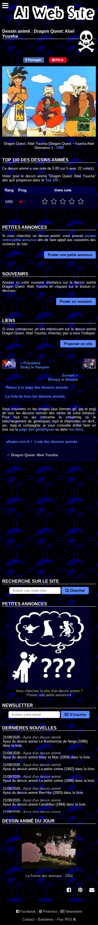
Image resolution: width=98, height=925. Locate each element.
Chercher (77, 590)
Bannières (46, 919)
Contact (28, 919)
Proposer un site (78, 344)
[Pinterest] (80, 890)
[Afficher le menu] (5, 7)
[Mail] (92, 890)
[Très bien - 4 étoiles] (71, 201)
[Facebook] (69, 890)
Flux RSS (65, 919)
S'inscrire (77, 715)
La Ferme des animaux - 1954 (49, 876)
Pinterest (49, 911)
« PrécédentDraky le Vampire (34, 365)
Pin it (59, 60)
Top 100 (51, 180)
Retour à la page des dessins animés (37, 387)
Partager (34, 60)
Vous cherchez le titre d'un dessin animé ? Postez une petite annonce (49, 693)
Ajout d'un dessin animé (42, 737)
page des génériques (36, 429)
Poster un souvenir (76, 301)
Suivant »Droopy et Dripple (63, 377)
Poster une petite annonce (70, 255)
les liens (76, 429)
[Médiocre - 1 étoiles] (44, 201)
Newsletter (73, 911)
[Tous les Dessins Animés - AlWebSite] (54, 21)
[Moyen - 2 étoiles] (53, 201)
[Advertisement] (49, 524)
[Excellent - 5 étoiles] (80, 201)
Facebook (27, 911)
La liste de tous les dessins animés (35, 396)
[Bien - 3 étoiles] (62, 201)
